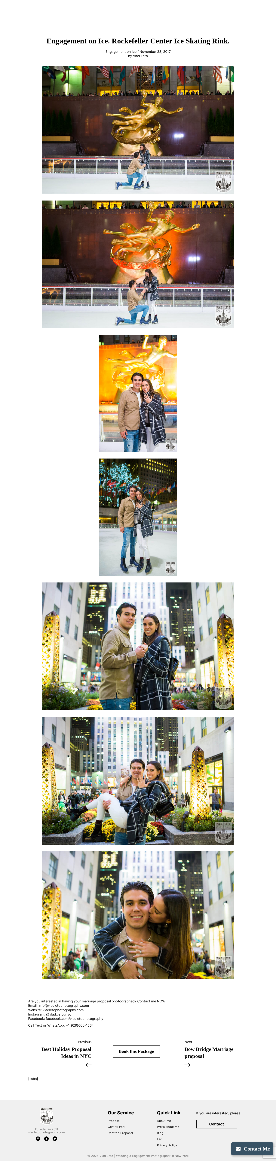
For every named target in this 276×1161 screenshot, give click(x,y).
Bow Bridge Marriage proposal (209, 1052)
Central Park (116, 1127)
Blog (160, 1133)
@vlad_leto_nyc (58, 1014)
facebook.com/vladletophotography (74, 1019)
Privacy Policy (167, 1145)
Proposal (114, 1121)
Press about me (168, 1127)
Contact (216, 1124)
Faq (159, 1139)
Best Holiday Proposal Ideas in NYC (66, 1052)
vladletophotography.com (63, 1010)
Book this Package (136, 1051)
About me (164, 1121)
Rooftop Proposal (120, 1133)
